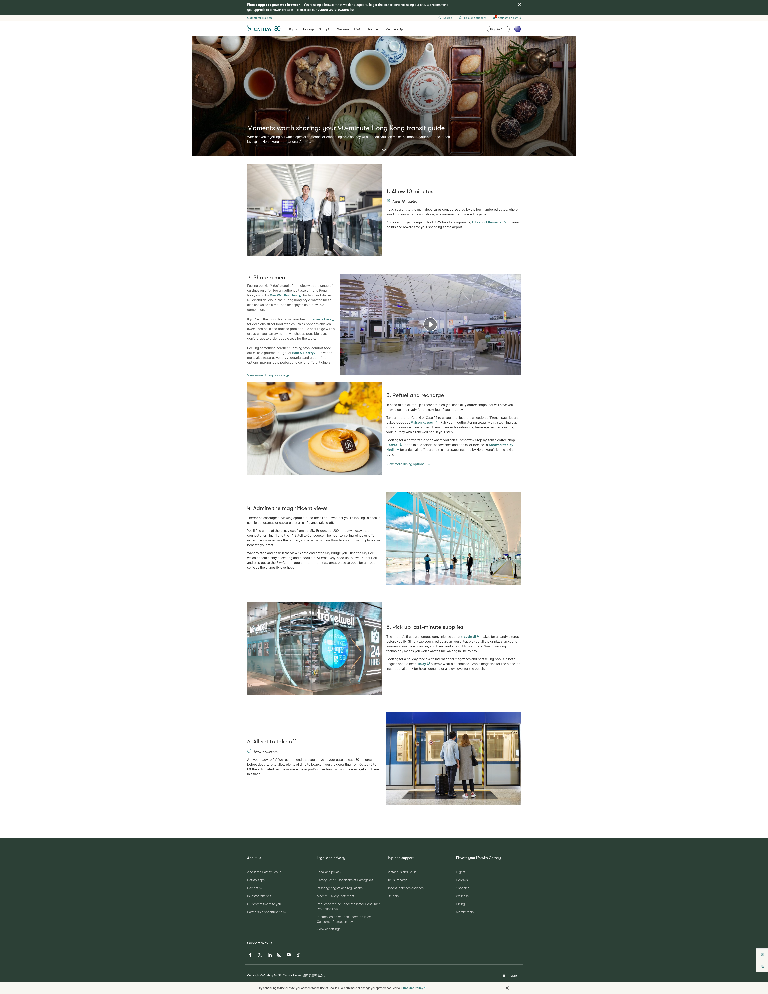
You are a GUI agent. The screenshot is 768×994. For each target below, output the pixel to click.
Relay (422, 664)
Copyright (253, 975)
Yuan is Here (322, 319)
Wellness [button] (343, 29)
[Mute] (348, 372)
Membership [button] (394, 29)
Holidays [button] (308, 29)
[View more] (384, 150)
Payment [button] (374, 29)
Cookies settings (328, 929)
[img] (519, 4)
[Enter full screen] (517, 372)
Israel (514, 975)
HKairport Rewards (487, 222)
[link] (314, 428)
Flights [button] (292, 29)
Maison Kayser (422, 422)
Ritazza (392, 445)
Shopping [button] (325, 29)
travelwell (469, 636)
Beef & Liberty (303, 353)
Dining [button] (358, 29)
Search (447, 17)
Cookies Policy (413, 988)
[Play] (430, 324)
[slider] (342, 367)
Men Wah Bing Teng (284, 295)
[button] (507, 988)
